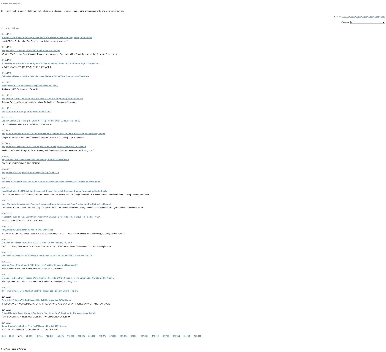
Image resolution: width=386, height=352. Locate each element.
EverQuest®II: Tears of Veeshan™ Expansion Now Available (30, 86)
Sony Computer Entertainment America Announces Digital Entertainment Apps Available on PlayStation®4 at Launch (56, 204)
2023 (371, 17)
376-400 (155, 336)
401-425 (165, 336)
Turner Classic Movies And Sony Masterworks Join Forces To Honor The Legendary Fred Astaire (47, 37)
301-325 (123, 336)
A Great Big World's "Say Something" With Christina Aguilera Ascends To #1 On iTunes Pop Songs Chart (51, 217)
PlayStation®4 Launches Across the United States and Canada (31, 50)
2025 (358, 17)
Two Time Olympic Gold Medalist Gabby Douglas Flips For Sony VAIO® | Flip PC (40, 291)
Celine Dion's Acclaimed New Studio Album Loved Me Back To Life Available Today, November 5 (47, 256)
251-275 (102, 336)
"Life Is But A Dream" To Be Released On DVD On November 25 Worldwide (36, 300)
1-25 (4, 336)
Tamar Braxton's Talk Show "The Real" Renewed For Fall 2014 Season (34, 326)
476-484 (197, 336)
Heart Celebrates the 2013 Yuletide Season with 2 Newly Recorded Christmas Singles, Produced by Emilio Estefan (55, 191)
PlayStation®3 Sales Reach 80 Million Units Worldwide (27, 230)
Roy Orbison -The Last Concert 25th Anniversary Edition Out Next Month (35, 159)
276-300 (112, 336)
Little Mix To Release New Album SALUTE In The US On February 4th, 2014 (37, 243)
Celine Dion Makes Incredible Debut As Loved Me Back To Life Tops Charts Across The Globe (45, 76)
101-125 (39, 336)
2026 (352, 17)
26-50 (11, 336)
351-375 (144, 336)
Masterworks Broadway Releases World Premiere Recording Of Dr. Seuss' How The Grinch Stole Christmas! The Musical (58, 278)
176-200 (70, 336)
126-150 (49, 336)
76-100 (29, 336)
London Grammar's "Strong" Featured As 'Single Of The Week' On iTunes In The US (41, 121)
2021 (383, 17)
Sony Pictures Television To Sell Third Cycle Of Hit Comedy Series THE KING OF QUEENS (44, 146)
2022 (377, 17)
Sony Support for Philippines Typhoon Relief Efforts (26, 111)
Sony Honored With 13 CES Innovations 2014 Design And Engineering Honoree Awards (42, 98)
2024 (364, 17)
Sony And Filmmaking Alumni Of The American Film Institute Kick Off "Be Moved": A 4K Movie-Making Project (53, 134)
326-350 (134, 336)
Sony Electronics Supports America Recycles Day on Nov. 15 (30, 172)
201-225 (81, 336)
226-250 (91, 336)
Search (345, 17)
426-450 (176, 336)
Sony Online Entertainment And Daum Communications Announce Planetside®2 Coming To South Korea (51, 182)
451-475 (186, 336)
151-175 (60, 336)
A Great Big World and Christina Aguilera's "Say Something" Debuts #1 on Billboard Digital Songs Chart (50, 63)
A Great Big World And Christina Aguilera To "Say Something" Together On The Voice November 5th (49, 313)
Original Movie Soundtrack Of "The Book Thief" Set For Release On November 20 (40, 265)
